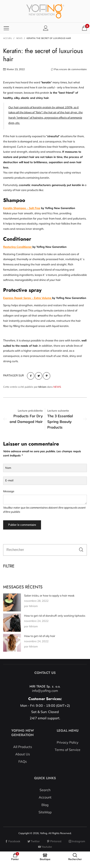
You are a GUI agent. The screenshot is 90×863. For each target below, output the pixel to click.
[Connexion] (45, 28)
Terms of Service (67, 750)
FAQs (22, 761)
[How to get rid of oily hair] (12, 643)
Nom (8, 467)
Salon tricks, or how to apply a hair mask (49, 595)
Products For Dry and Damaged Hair (26, 419)
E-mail (9, 480)
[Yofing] (45, 11)
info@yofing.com (45, 691)
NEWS (57, 386)
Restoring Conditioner (17, 246)
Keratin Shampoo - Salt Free (21, 208)
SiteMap (45, 812)
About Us (22, 754)
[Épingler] (46, 376)
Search (45, 790)
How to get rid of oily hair (39, 636)
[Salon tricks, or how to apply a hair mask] (12, 602)
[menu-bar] (6, 28)
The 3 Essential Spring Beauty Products (60, 421)
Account (45, 797)
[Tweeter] (38, 376)
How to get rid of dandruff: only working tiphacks (54, 615)
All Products (22, 747)
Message (8, 491)
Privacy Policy (67, 742)
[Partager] (30, 376)
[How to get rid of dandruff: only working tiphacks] (12, 623)
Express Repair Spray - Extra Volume (27, 298)
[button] (81, 550)
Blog (45, 805)
